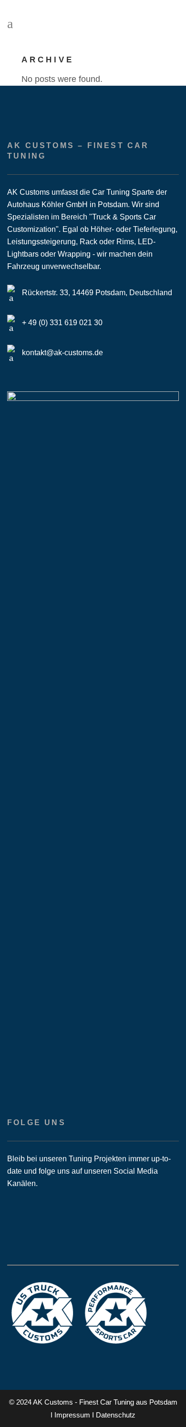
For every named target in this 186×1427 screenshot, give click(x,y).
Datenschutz (115, 1415)
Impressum (72, 1415)
